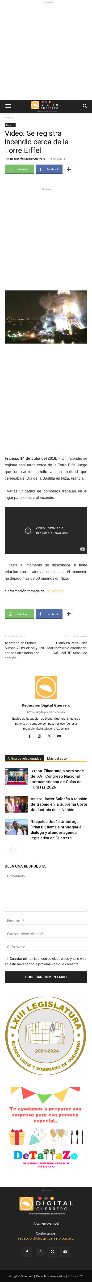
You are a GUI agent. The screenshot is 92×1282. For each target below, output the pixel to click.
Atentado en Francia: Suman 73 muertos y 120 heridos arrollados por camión (24, 650)
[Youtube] (61, 736)
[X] (51, 736)
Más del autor (57, 758)
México (9, 117)
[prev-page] (8, 850)
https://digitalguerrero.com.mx (46, 712)
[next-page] (15, 850)
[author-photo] (46, 699)
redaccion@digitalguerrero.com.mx (46, 1238)
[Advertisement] (46, 51)
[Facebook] (31, 736)
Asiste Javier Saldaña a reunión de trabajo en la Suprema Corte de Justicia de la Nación (59, 804)
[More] (69, 169)
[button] (8, 106)
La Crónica (54, 591)
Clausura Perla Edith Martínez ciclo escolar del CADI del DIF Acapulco (67, 648)
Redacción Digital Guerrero (27, 158)
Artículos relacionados (25, 758)
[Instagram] (41, 736)
